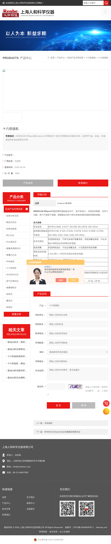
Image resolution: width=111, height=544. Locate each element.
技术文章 (6, 509)
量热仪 (9, 300)
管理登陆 (43, 532)
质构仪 (9, 294)
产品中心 (61, 57)
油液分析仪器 (12, 216)
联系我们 (83, 183)
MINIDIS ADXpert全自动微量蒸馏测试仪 (62, 432)
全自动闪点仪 (12, 274)
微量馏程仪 (11, 287)
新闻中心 (31, 503)
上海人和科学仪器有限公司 (26, 3)
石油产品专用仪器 (75, 57)
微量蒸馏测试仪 (13, 248)
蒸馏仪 (9, 307)
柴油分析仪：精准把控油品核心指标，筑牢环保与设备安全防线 (18, 342)
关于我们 (31, 497)
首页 (52, 57)
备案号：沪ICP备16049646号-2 (79, 527)
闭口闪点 (10, 235)
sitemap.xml (101, 527)
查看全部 (16, 314)
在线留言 (31, 509)
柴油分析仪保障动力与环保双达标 (18, 349)
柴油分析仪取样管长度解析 (18, 370)
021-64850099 (106, 403)
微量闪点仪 (11, 255)
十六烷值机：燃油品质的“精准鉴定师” (18, 363)
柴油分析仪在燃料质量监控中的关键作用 (18, 377)
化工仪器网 (65, 532)
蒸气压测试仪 (12, 281)
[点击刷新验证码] (75, 386)
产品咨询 (28, 183)
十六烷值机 (91, 57)
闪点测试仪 (11, 242)
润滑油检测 (11, 229)
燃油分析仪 (11, 222)
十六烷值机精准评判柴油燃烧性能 (18, 356)
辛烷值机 (10, 261)
